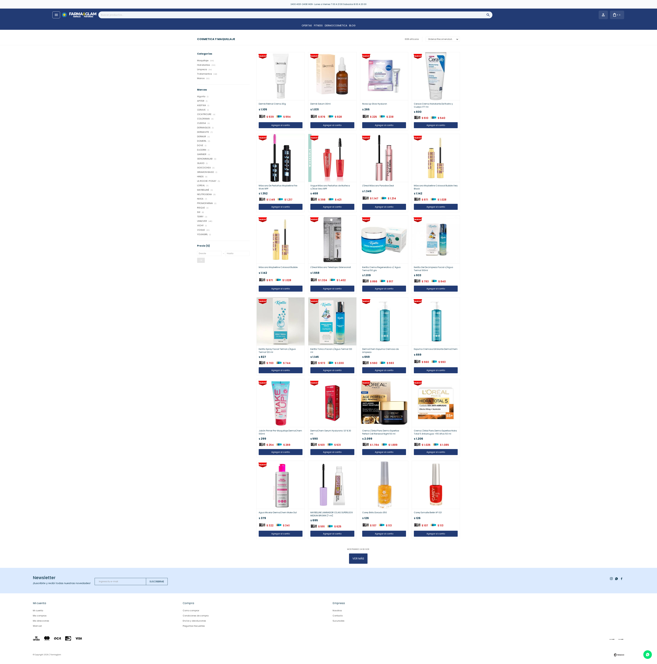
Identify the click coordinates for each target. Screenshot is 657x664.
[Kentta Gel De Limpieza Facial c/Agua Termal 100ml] (436, 240)
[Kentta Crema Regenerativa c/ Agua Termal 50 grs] (384, 240)
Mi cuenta (38, 610)
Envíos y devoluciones (194, 620)
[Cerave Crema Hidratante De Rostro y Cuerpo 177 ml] (436, 76)
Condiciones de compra (196, 615)
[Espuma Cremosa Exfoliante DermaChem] (436, 321)
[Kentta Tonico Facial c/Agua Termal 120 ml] (332, 321)
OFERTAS (307, 25)
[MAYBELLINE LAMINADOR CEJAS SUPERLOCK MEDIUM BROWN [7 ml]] (332, 485)
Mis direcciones (41, 620)
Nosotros (337, 610)
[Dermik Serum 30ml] (332, 76)
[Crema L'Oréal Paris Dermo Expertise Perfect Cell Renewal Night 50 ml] (384, 403)
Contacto (338, 615)
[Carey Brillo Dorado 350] (384, 485)
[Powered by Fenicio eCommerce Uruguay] (619, 654)
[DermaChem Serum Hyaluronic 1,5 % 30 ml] (332, 403)
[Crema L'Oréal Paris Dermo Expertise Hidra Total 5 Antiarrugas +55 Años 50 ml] (436, 403)
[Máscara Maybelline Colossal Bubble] (281, 240)
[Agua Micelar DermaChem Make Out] (281, 485)
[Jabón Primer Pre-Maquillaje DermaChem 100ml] (281, 403)
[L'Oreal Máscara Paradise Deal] (384, 158)
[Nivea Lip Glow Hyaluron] (384, 76)
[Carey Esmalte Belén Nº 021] (436, 485)
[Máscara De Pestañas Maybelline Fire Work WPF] (281, 158)
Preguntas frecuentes (194, 625)
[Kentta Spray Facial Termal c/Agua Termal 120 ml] (281, 321)
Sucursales (338, 620)
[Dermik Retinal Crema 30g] (281, 76)
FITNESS (318, 25)
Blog (352, 25)
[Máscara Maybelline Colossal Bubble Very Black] (436, 158)
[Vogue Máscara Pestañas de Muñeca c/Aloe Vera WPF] (332, 158)
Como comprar (191, 610)
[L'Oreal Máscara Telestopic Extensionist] (332, 240)
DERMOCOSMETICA (336, 25)
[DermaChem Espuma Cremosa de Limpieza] (384, 321)
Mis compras (40, 615)
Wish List (37, 625)
